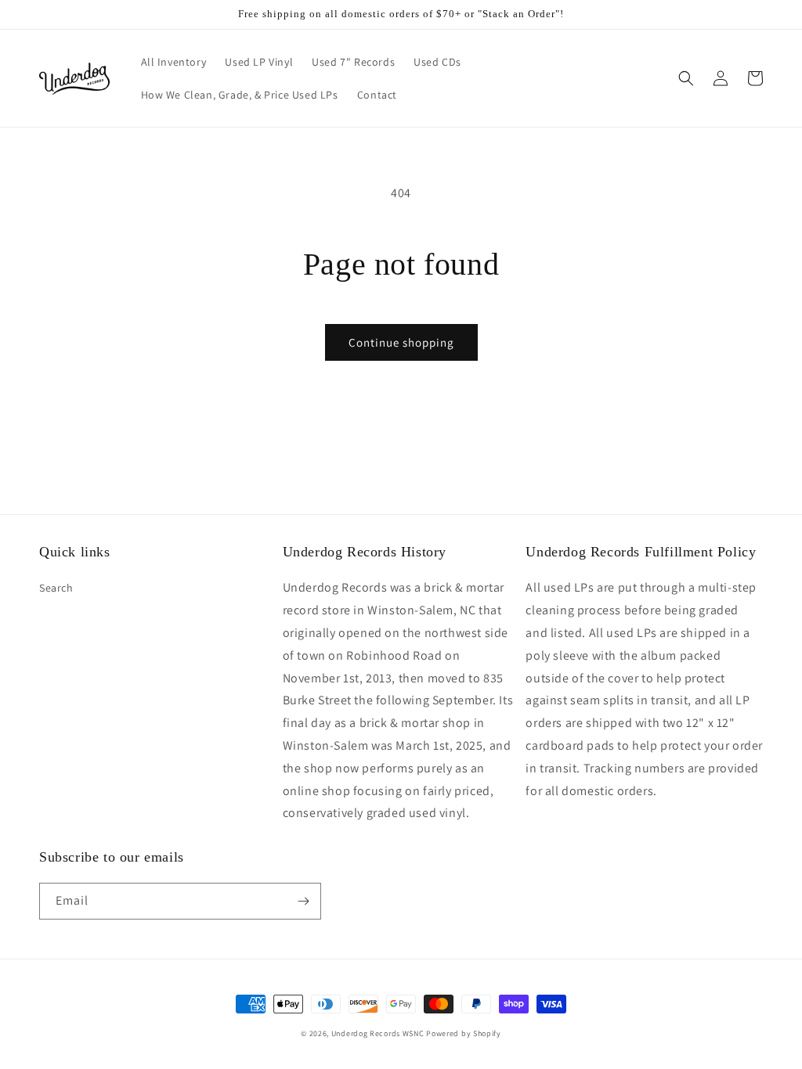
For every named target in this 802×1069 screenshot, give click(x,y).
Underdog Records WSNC (377, 1033)
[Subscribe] (303, 901)
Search (56, 588)
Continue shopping (401, 342)
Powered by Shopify (463, 1033)
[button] (686, 78)
